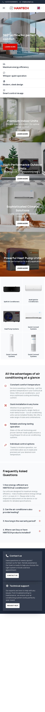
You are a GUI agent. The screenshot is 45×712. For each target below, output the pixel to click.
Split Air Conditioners (11, 302)
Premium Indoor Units (22, 121)
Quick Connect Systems (33, 328)
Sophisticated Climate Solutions (23, 208)
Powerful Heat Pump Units (22, 258)
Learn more (10, 47)
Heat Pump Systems (11, 329)
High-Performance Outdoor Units (22, 166)
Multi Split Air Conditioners (33, 301)
